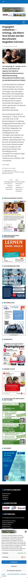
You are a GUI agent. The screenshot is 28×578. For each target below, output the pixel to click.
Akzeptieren (14, 562)
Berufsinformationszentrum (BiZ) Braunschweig (13, 172)
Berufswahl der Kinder (7, 173)
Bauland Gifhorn (7, 524)
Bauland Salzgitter (7, 528)
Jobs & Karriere (12, 168)
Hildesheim (5, 495)
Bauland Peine (6, 526)
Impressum (23, 574)
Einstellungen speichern (14, 570)
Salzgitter (5, 499)
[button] (25, 531)
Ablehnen (14, 566)
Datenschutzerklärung (13, 574)
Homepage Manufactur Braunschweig (13, 518)
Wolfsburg (5, 497)
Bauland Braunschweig (8, 521)
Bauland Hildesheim (8, 522)
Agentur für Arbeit (12, 170)
